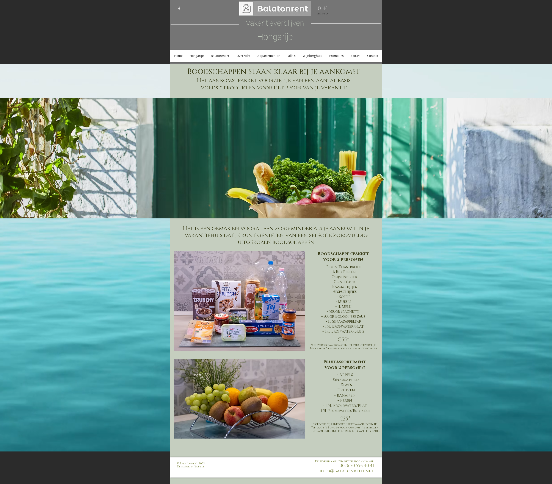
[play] (543, 214)
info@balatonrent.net (347, 471)
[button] (276, 158)
